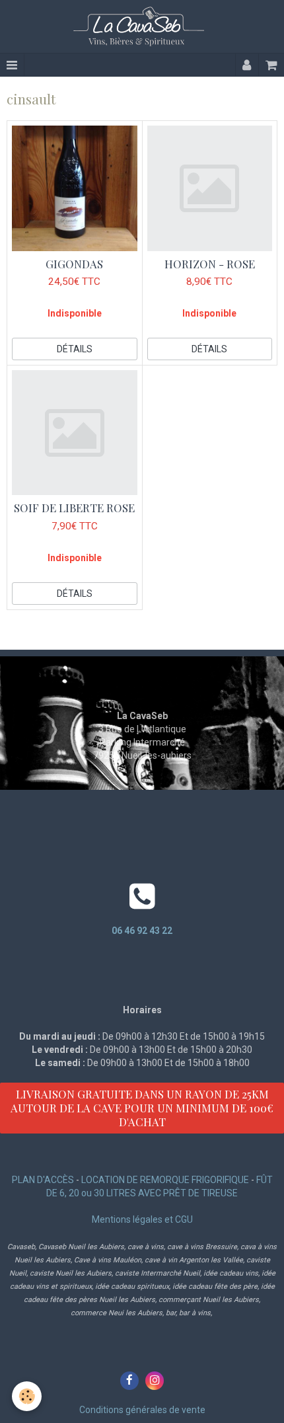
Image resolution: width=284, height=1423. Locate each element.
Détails (74, 349)
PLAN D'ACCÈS (43, 1179)
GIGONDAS (74, 263)
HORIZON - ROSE (209, 263)
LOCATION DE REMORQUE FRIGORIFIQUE (165, 1179)
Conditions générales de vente (142, 1409)
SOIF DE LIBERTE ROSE (74, 508)
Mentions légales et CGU (142, 1219)
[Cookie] (27, 1396)
